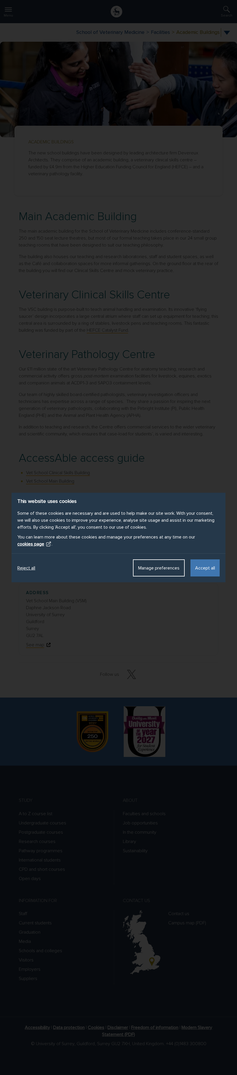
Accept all (205, 568)
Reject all (26, 568)
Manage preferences (158, 568)
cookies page (30, 544)
